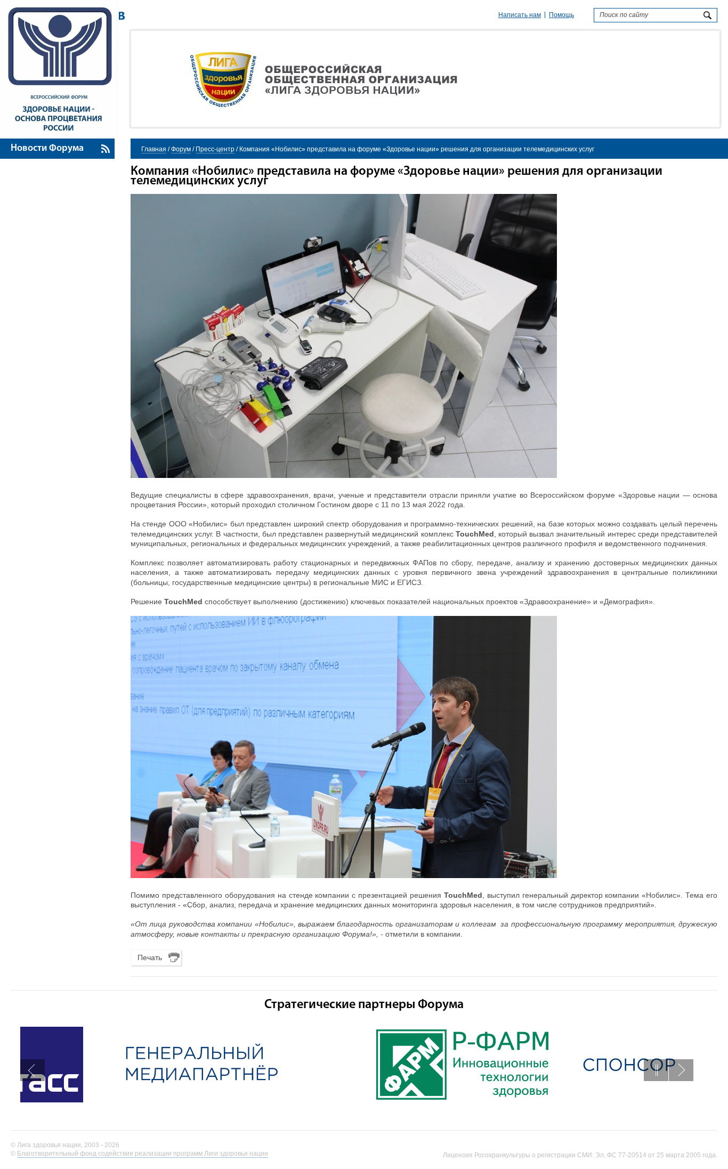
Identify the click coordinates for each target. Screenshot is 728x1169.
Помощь (561, 15)
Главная (153, 149)
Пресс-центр (215, 149)
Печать (149, 957)
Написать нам (519, 15)
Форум (181, 149)
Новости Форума (47, 148)
